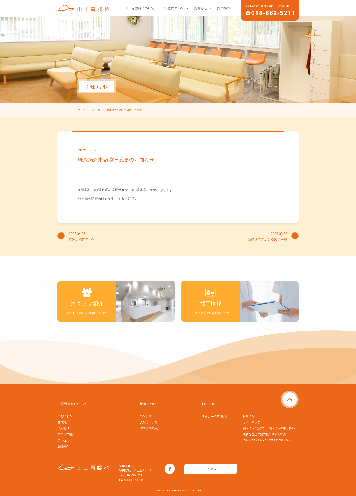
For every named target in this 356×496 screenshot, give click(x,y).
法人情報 (63, 428)
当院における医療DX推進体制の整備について (268, 439)
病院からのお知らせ (215, 416)
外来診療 (145, 416)
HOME (81, 109)
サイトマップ (251, 422)
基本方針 (63, 422)
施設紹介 (63, 446)
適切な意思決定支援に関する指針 (264, 434)
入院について (148, 422)
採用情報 (223, 8)
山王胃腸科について (140, 8)
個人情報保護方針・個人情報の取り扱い (269, 428)
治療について (174, 8)
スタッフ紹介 (66, 434)
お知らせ (200, 8)
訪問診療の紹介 (150, 428)
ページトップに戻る (298, 395)
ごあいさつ (64, 416)
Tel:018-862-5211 (130, 475)
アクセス (63, 440)
